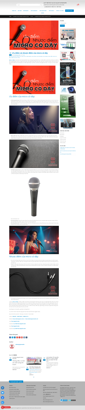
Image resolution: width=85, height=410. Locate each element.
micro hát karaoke (40, 56)
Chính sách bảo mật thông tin (31, 394)
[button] (33, 377)
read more (14, 374)
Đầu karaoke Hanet (12, 387)
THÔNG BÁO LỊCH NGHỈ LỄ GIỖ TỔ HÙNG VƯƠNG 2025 (52, 358)
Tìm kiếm (62, 25)
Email (22, 337)
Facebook (10, 337)
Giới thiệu (20, 10)
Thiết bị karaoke (34, 10)
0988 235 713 (53, 6)
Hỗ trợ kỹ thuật (69, 10)
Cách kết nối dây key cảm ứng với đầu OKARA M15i (18, 367)
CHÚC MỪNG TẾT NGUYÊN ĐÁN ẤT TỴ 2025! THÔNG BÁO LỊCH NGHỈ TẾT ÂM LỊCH (35, 359)
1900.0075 (14, 316)
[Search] (41, 5)
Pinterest (19, 337)
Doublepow (62, 136)
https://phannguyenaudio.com (48, 401)
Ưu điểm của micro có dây (21, 96)
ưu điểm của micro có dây (15, 57)
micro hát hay (34, 56)
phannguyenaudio (17, 55)
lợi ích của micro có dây (15, 56)
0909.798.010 (19, 316)
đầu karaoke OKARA (16, 372)
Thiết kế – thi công (60, 10)
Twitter (12, 337)
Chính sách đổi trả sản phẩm (31, 389)
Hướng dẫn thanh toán (30, 387)
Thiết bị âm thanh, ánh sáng (14, 394)
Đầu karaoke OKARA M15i (17, 369)
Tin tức (23, 55)
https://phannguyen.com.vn (48, 399)
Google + (17, 337)
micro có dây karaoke (27, 56)
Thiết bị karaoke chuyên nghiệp (14, 393)
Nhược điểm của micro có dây (23, 256)
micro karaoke (45, 56)
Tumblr (26, 337)
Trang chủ (14, 10)
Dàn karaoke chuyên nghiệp (14, 389)
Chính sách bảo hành (29, 393)
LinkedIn (15, 337)
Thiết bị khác (51, 10)
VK (24, 337)
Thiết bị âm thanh (42, 10)
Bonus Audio (11, 396)
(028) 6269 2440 (48, 6)
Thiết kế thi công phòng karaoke (14, 391)
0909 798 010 (59, 6)
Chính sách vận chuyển (30, 391)
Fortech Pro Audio (63, 137)
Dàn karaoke (25, 10)
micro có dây (21, 56)
